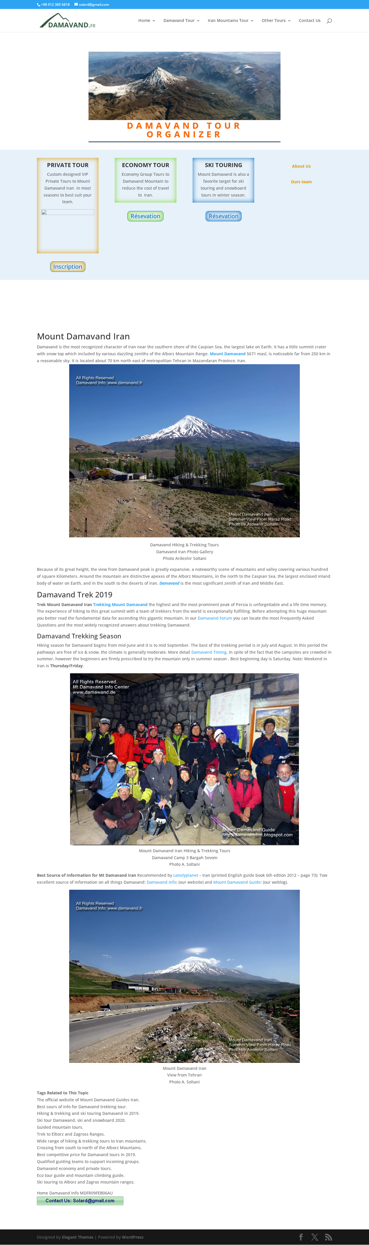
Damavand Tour (179, 20)
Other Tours (274, 20)
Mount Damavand (228, 353)
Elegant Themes (77, 1237)
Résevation (145, 216)
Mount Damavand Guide (237, 882)
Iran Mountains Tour (228, 20)
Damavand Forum (215, 618)
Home (144, 20)
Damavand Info (161, 882)
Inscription (67, 266)
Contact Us (310, 20)
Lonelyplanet (185, 875)
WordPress (133, 1237)
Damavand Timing (209, 652)
